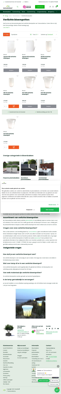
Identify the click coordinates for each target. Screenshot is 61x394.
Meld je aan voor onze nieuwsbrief (52, 332)
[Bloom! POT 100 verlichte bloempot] (30, 82)
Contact (5, 350)
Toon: (34, 34)
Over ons (5, 365)
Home (10, 16)
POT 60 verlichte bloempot (8, 134)
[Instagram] (52, 329)
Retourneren (6, 358)
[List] (31, 34)
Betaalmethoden (7, 354)
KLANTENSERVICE (8, 348)
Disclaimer (5, 373)
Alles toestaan (50, 209)
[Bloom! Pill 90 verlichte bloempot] (48, 46)
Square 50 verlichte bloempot (28, 57)
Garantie (5, 361)
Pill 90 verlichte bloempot (46, 57)
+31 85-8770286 (52, 356)
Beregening (51, 11)
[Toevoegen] (13, 106)
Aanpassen (29, 209)
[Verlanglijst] (53, 7)
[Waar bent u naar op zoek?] (17, 7)
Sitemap (5, 377)
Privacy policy (6, 375)
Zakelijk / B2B (6, 382)
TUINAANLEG (39, 7)
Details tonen (52, 204)
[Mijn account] (50, 7)
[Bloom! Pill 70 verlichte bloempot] (11, 82)
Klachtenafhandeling (8, 363)
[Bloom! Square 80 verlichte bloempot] (11, 46)
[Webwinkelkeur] (27, 7)
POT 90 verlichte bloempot (46, 93)
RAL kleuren (6, 384)
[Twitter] (49, 329)
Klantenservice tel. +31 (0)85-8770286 (48, 2)
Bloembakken (7, 11)
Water (23, 11)
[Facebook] (46, 329)
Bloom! (5, 54)
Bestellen (5, 352)
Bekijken (11, 70)
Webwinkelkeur (40, 333)
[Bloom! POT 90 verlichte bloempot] (48, 82)
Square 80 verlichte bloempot (9, 57)
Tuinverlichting (31, 11)
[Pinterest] (55, 329)
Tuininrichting (16, 11)
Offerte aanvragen (7, 380)
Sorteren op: (44, 34)
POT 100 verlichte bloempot (27, 93)
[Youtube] (58, 329)
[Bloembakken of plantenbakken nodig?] (8, 7)
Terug (6, 16)
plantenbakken (29, 220)
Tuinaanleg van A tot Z (37, 358)
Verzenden (5, 356)
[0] (55, 7)
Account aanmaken (22, 358)
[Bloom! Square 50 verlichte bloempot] (30, 46)
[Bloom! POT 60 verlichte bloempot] (11, 123)
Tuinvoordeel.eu (32, 231)
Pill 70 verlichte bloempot (8, 93)
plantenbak (38, 238)
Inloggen (19, 355)
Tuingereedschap (41, 11)
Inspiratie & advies (8, 367)
